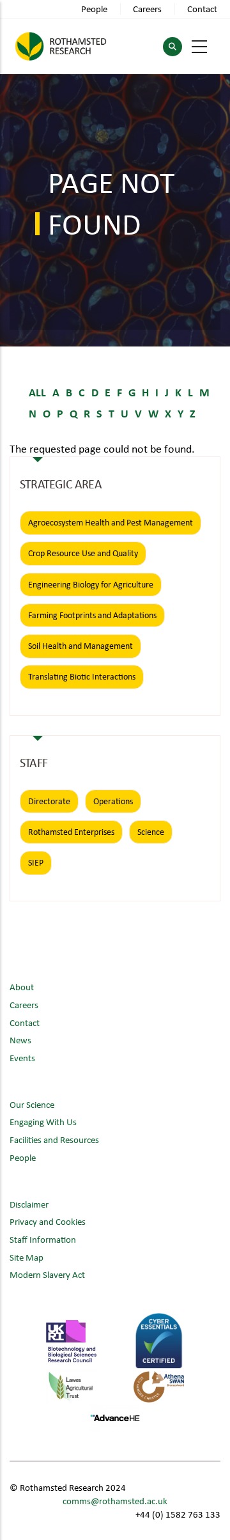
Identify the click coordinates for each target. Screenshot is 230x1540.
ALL (37, 391)
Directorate (49, 801)
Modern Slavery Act (47, 1274)
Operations (113, 801)
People (94, 8)
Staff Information (43, 1239)
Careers (147, 8)
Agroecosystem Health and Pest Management (110, 522)
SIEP (35, 862)
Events (22, 1057)
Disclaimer (29, 1204)
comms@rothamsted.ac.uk (115, 1500)
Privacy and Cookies (48, 1221)
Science (150, 832)
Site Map (26, 1257)
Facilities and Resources (54, 1139)
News (20, 1039)
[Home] (61, 46)
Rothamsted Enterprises (71, 832)
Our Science (32, 1104)
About (22, 986)
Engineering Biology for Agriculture (90, 584)
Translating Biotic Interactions (81, 676)
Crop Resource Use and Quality (83, 553)
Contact (202, 8)
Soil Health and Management (80, 646)
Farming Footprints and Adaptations (92, 615)
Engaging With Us (43, 1121)
